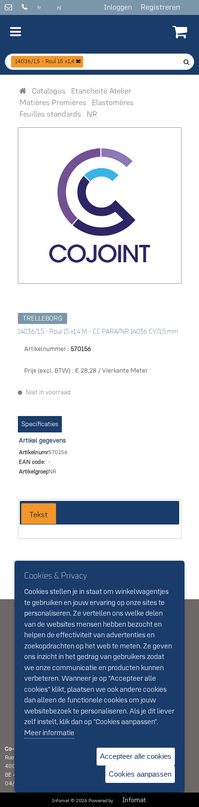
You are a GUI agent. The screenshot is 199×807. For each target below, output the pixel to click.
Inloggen (118, 7)
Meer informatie (49, 732)
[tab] (39, 514)
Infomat (134, 799)
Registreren (160, 7)
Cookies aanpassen (140, 774)
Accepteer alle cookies (135, 756)
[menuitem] (49, 90)
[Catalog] (23, 90)
